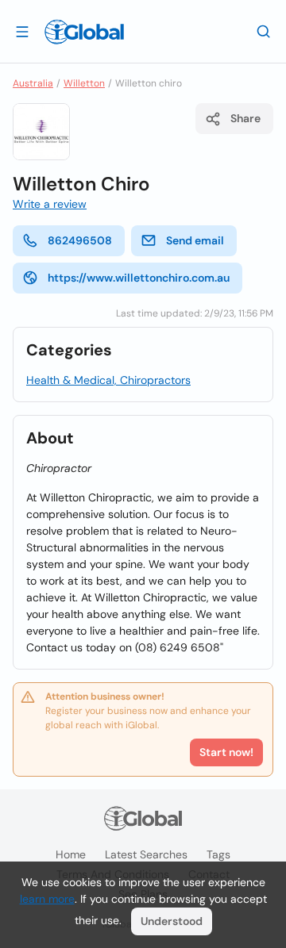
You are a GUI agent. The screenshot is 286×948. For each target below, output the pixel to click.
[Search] (264, 31)
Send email (195, 240)
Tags (218, 854)
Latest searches (146, 854)
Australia (33, 83)
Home (71, 854)
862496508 (80, 240)
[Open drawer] (22, 31)
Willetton (84, 83)
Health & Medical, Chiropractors (108, 380)
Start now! (226, 752)
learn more (47, 899)
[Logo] (84, 32)
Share (245, 118)
